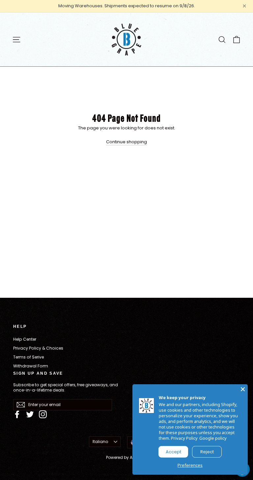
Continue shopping (126, 142)
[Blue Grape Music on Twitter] (30, 414)
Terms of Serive (28, 357)
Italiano (100, 441)
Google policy (213, 438)
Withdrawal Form (30, 366)
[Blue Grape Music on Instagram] (43, 414)
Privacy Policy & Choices (38, 348)
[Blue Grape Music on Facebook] (17, 414)
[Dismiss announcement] (244, 6)
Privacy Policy (184, 438)
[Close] (242, 389)
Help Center (24, 339)
